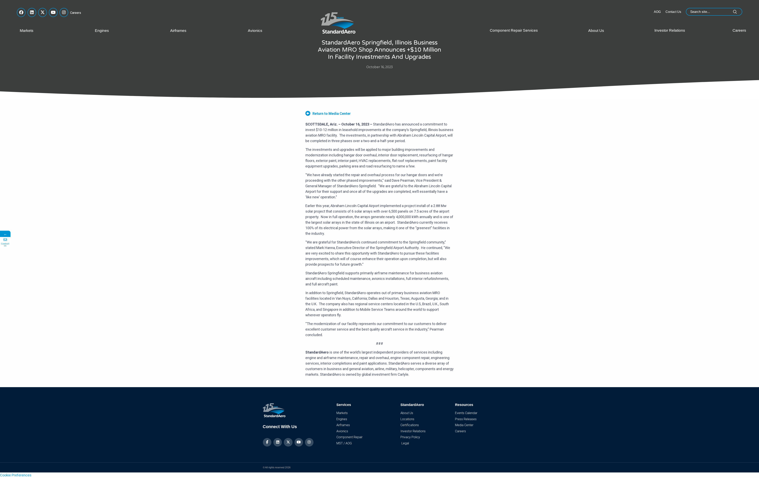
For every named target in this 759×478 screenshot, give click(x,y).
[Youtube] (299, 442)
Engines (102, 31)
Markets (26, 31)
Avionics (255, 31)
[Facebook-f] (267, 442)
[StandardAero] (339, 22)
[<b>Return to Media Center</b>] (307, 113)
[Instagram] (309, 442)
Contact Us (673, 11)
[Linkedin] (277, 442)
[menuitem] (54, 31)
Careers (74, 13)
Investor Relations (669, 30)
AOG (657, 11)
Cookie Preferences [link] (15, 475)
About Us (596, 31)
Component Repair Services (514, 30)
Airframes (178, 31)
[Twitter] (288, 442)
